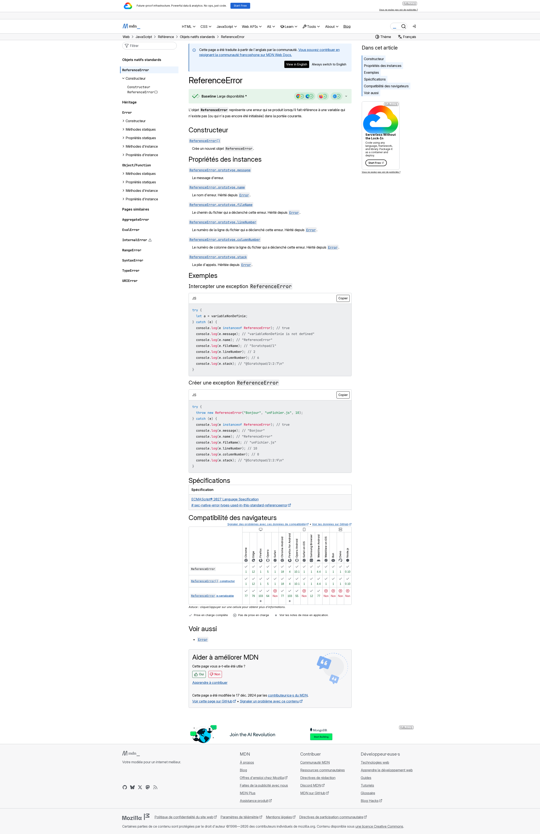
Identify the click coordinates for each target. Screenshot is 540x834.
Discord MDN (310, 785)
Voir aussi (371, 93)
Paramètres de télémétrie (239, 817)
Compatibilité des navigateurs (386, 86)
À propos (247, 762)
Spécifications (375, 79)
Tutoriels (367, 785)
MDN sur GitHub (312, 793)
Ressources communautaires (322, 770)
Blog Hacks (370, 801)
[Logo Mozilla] (135, 817)
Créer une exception (234, 383)
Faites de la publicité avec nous (264, 785)
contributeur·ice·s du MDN (288, 695)
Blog (347, 26)
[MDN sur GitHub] (124, 787)
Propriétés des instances (382, 66)
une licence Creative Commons (379, 826)
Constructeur (374, 59)
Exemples (371, 72)
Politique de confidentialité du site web (183, 817)
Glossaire (368, 793)
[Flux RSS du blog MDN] (155, 787)
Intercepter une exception (240, 286)
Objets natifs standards (141, 60)
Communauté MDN (315, 762)
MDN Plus (247, 793)
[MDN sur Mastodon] (147, 787)
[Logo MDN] (131, 753)
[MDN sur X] (140, 787)
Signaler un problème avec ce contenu (269, 701)
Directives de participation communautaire (331, 817)
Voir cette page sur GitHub (212, 701)
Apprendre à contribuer (209, 682)
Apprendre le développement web (387, 770)
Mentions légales (279, 817)
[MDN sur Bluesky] (132, 787)
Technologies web (375, 762)
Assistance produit (254, 801)
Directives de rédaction (317, 778)
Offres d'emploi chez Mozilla (262, 778)
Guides (366, 778)
